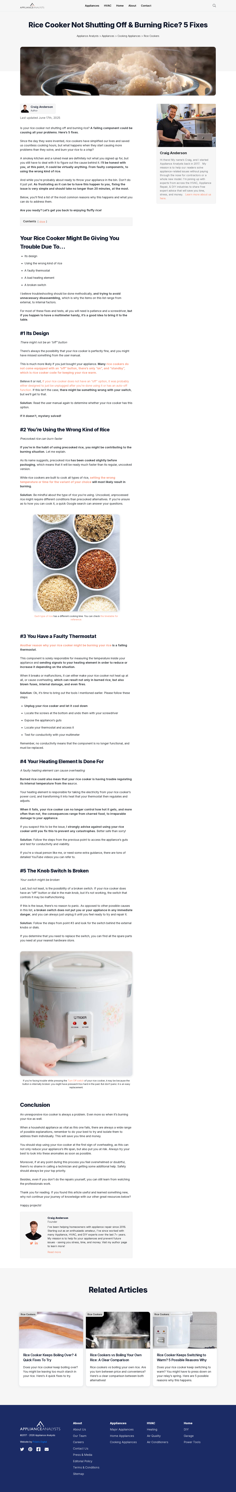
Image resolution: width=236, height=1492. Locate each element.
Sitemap (78, 1473)
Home (120, 5)
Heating (162, 284)
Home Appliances (122, 1436)
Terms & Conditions (86, 1467)
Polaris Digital (40, 1441)
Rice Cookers (151, 36)
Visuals (162, 210)
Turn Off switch (76, 1080)
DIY (186, 1429)
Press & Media (82, 1454)
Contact (146, 5)
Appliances (92, 5)
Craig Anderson (58, 1218)
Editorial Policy (82, 1461)
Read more (54, 1252)
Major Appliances (122, 1429)
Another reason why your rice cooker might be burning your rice (65, 645)
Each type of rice (44, 616)
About (132, 5)
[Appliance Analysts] (32, 5)
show (42, 221)
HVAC (107, 5)
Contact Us (80, 1448)
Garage (189, 1436)
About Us (79, 1429)
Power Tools (192, 1442)
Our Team (80, 1436)
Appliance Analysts (88, 36)
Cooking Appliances (129, 36)
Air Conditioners (157, 1442)
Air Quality (154, 1436)
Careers (78, 1442)
